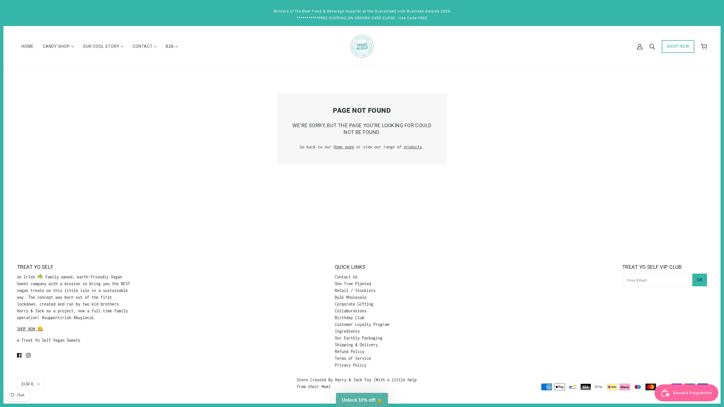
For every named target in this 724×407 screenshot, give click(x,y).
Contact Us (346, 276)
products (413, 146)
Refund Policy (349, 351)
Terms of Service (353, 358)
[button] (362, 400)
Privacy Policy (351, 365)
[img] (19, 355)
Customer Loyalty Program (362, 324)
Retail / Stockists (355, 290)
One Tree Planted (353, 283)
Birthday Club (349, 317)
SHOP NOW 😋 (30, 328)
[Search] (652, 46)
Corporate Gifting (354, 304)
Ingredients (347, 331)
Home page (344, 146)
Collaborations (351, 310)
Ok (700, 280)
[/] (362, 46)
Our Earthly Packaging (358, 337)
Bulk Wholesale (351, 297)
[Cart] (704, 46)
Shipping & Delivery (356, 344)
